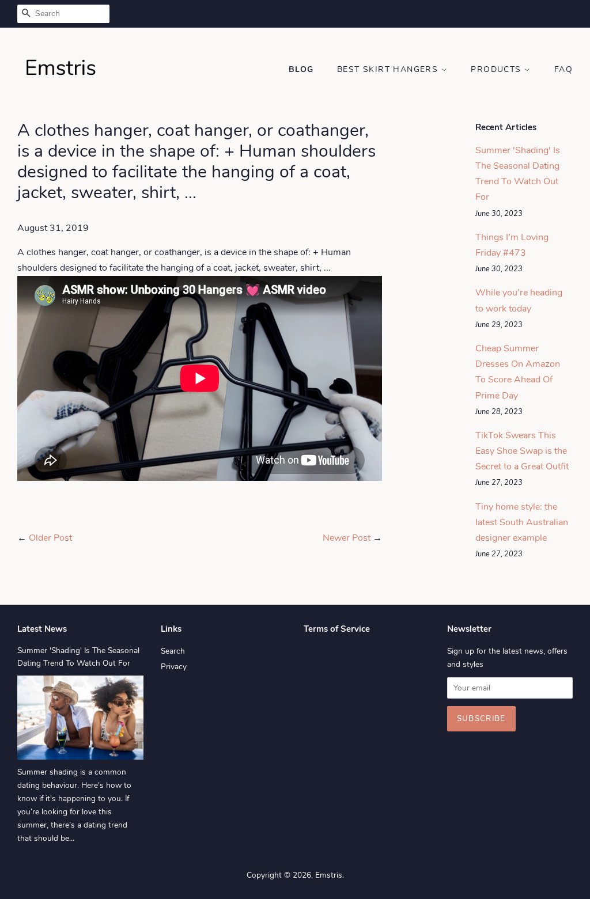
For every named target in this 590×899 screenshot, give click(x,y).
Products (497, 69)
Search (173, 651)
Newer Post (346, 538)
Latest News (42, 629)
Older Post (50, 538)
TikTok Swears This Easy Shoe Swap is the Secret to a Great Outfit (522, 451)
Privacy (174, 666)
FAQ (563, 69)
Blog (301, 69)
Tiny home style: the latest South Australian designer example (521, 522)
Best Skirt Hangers (389, 69)
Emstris (328, 875)
